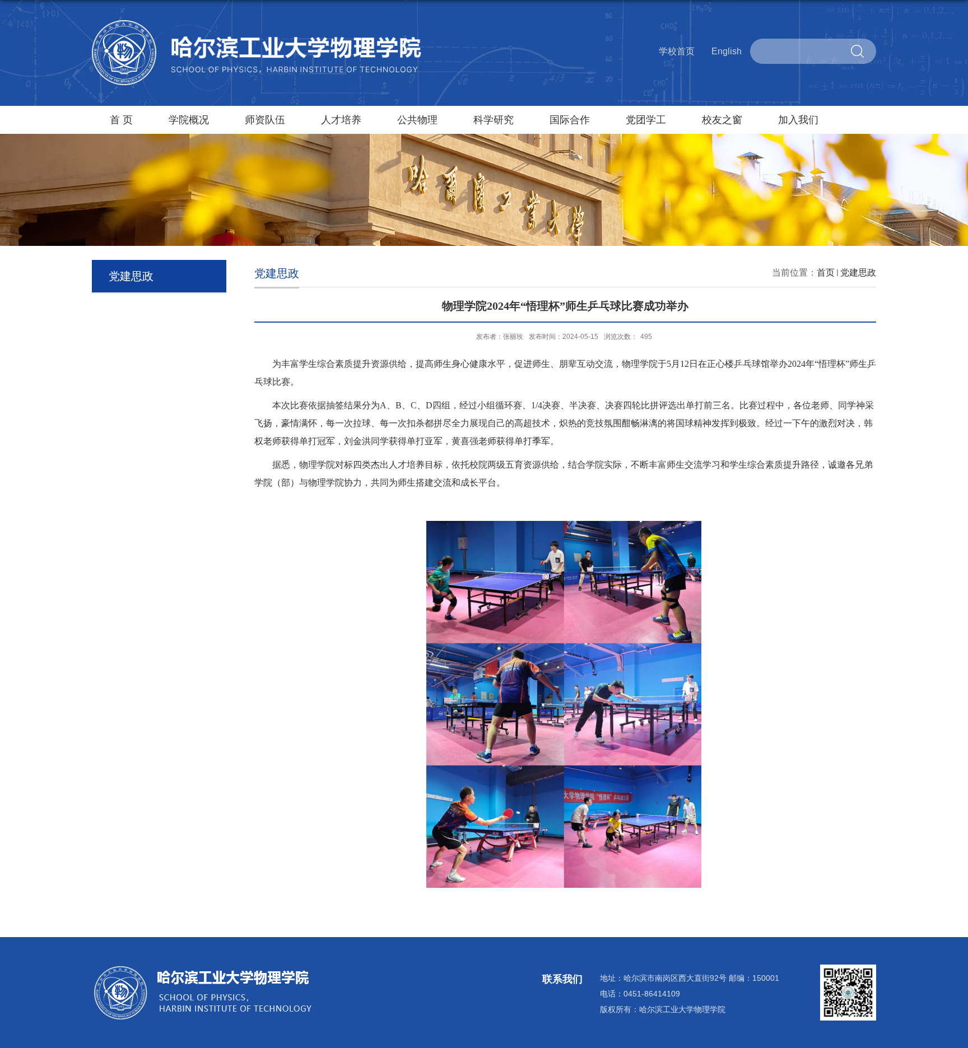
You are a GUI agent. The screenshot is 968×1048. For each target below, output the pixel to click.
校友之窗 (722, 119)
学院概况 (189, 119)
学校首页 (677, 51)
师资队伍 (265, 119)
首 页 (121, 119)
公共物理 (417, 119)
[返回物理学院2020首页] (257, 24)
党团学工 (646, 119)
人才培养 (341, 119)
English (726, 51)
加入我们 (798, 119)
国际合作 (570, 119)
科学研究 (493, 119)
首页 (826, 272)
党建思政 (858, 272)
